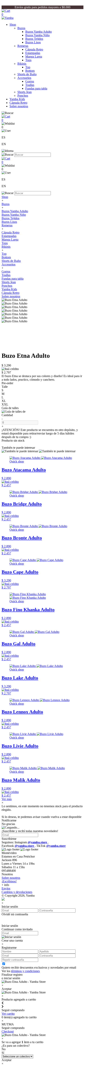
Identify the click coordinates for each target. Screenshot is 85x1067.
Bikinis (21, 63)
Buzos (21, 28)
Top (27, 67)
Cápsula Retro (34, 49)
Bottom (30, 70)
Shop (12, 24)
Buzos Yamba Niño (37, 35)
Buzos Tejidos (34, 38)
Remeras (22, 46)
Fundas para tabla (36, 88)
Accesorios (24, 77)
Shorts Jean (24, 92)
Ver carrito (8, 1013)
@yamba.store (38, 842)
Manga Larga (33, 56)
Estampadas (32, 53)
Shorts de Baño (27, 74)
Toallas (29, 85)
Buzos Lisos (33, 42)
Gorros (29, 81)
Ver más (7, 799)
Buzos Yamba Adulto (38, 31)
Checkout (8, 1031)
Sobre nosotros (18, 106)
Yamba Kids (17, 99)
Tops (28, 60)
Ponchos (22, 95)
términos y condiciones (25, 971)
